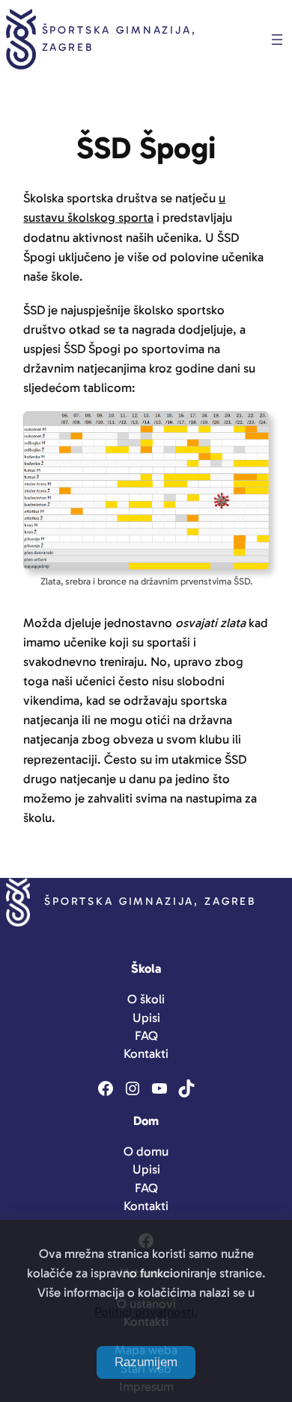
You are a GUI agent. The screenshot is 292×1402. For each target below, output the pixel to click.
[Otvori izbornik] (277, 40)
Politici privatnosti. (146, 1311)
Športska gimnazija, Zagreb (150, 901)
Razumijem (146, 1362)
